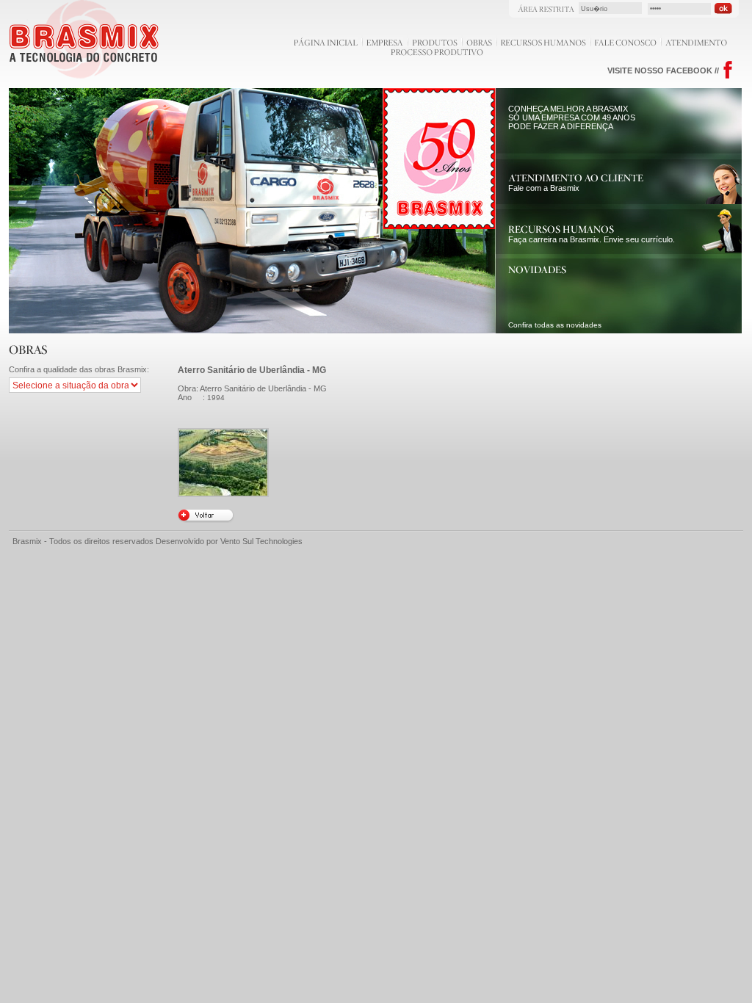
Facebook (728, 70)
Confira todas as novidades (554, 325)
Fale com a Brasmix (543, 188)
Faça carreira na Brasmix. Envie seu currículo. (591, 239)
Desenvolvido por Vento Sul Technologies (229, 541)
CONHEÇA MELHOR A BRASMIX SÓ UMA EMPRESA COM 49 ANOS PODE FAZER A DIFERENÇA (571, 117)
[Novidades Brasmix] (537, 271)
